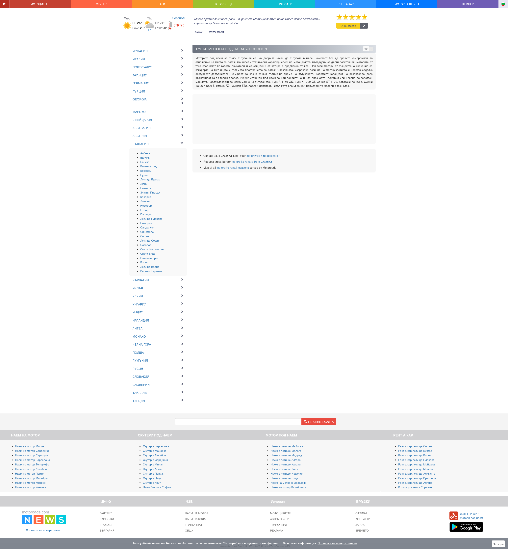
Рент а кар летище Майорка (416, 464)
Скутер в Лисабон (154, 455)
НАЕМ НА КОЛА (195, 519)
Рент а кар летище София (415, 446)
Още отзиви (348, 26)
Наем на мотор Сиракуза (31, 455)
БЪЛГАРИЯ (107, 530)
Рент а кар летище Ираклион (417, 478)
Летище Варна (149, 267)
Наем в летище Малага (286, 451)
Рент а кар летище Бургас (415, 451)
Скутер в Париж (153, 473)
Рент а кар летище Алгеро (415, 482)
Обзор (144, 210)
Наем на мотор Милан (29, 446)
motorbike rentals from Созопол (252, 162)
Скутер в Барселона (156, 446)
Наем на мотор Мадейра (31, 478)
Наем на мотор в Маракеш (288, 482)
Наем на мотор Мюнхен (30, 482)
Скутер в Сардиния (155, 460)
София (144, 236)
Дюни (143, 184)
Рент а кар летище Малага (415, 469)
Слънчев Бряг (149, 258)
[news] (44, 516)
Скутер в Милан (153, 464)
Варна (144, 262)
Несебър (146, 205)
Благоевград (148, 166)
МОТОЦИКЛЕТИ (280, 513)
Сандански (147, 227)
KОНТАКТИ (362, 519)
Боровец (145, 170)
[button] (40, 4)
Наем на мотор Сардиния (32, 451)
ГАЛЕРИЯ (106, 513)
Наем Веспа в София (157, 487)
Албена (145, 153)
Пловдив (145, 214)
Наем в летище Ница (284, 478)
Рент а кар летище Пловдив (416, 460)
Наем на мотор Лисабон (31, 469)
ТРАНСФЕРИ (193, 525)
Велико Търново (151, 271)
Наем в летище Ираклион (287, 473)
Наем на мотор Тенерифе (32, 464)
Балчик (144, 157)
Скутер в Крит (152, 482)
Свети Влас (147, 253)
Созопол (178, 18)
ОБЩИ (189, 530)
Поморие (146, 223)
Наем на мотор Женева (30, 487)
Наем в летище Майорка (287, 446)
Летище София (150, 240)
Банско (144, 162)
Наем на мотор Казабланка (288, 487)
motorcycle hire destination (263, 156)
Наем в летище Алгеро (286, 460)
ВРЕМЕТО (362, 530)
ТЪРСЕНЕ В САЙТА (320, 422)
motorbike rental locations (232, 168)
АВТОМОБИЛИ (279, 519)
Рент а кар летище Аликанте (416, 473)
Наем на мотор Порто (29, 473)
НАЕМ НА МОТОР (196, 513)
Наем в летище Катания (286, 464)
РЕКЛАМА (276, 530)
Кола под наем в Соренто (415, 487)
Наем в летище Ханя (284, 469)
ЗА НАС (360, 525)
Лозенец (145, 201)
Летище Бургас (150, 179)
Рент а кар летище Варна (414, 455)
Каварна (145, 197)
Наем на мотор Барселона (32, 460)
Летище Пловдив (151, 219)
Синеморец (147, 232)
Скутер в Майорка (154, 451)
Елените (145, 188)
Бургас (144, 175)
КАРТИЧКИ (107, 519)
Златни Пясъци (150, 192)
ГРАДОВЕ (106, 525)
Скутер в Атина (153, 469)
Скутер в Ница (152, 478)
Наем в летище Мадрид (286, 455)
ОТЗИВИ (361, 513)
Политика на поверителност (44, 530)
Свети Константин (152, 249)
